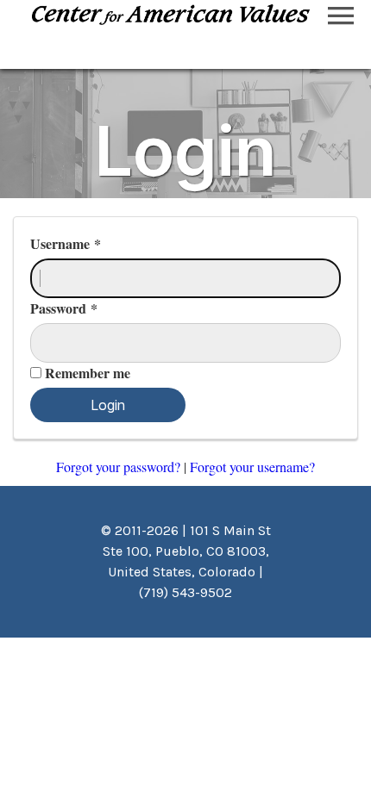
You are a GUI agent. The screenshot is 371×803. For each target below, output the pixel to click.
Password (63, 308)
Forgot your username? (252, 467)
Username (65, 243)
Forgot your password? (120, 467)
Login (108, 405)
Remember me (87, 373)
